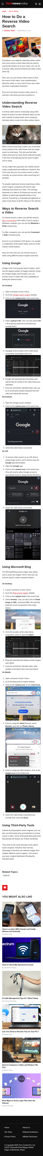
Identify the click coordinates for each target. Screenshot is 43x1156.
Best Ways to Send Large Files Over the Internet (18, 1102)
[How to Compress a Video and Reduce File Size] (21, 1050)
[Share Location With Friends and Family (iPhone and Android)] (21, 914)
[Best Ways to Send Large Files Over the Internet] (21, 1085)
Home (4, 11)
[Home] (17, 6)
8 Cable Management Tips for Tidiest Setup (20, 998)
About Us (26, 1127)
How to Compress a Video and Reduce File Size (20, 1066)
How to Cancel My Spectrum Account (17, 965)
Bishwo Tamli (9, 30)
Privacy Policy (10, 1137)
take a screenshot (9, 220)
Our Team (8, 1132)
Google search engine (21, 295)
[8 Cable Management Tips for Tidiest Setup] (21, 983)
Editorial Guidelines (30, 1132)
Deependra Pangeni (10, 967)
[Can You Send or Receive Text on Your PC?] (21, 1016)
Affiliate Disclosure (30, 1137)
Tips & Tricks (13, 11)
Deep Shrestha (8, 1106)
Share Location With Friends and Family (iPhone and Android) (19, 930)
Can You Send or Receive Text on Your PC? (20, 1032)
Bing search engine (20, 593)
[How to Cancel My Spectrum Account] (21, 949)
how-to (6, 875)
